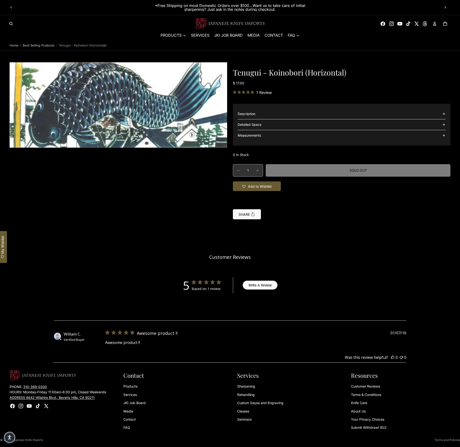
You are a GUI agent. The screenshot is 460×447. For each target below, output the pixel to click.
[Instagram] (391, 24)
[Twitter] (417, 24)
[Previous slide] (11, 7)
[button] (118, 105)
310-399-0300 (35, 387)
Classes (243, 411)
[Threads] (425, 24)
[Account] (434, 23)
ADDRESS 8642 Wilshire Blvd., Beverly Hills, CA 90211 (52, 397)
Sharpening (246, 386)
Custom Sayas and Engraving (260, 403)
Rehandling (246, 395)
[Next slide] (445, 7)
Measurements (249, 135)
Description (246, 114)
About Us (358, 411)
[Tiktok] (408, 24)
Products (130, 386)
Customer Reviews (365, 386)
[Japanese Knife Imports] (230, 24)
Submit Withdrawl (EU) (368, 428)
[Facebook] (383, 24)
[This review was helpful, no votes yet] (392, 357)
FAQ (126, 428)
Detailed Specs (249, 124)
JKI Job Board (134, 403)
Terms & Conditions (366, 395)
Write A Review (260, 285)
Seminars (244, 419)
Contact (129, 419)
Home (14, 45)
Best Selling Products (38, 45)
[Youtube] (400, 24)
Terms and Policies (447, 440)
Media (128, 411)
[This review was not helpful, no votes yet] (401, 357)
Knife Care (359, 403)
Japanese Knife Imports (27, 440)
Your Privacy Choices (367, 419)
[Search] (11, 23)
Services (130, 395)
